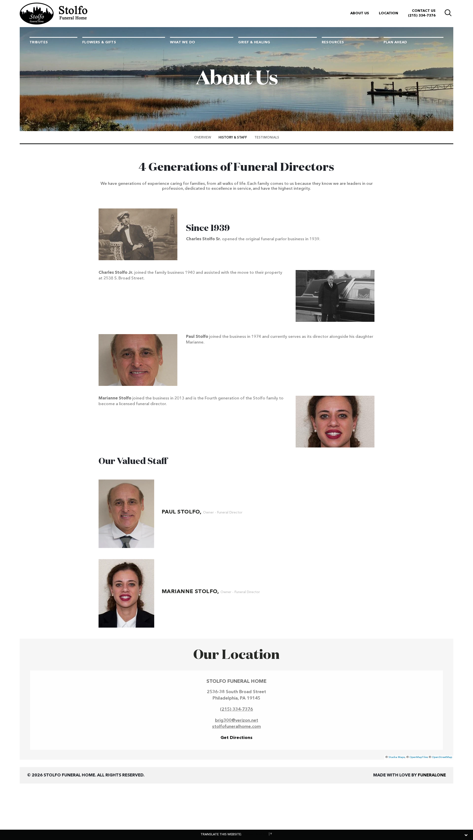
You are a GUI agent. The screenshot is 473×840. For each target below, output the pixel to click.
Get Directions (236, 738)
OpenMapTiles (418, 757)
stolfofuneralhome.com (236, 726)
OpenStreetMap (442, 757)
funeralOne (432, 775)
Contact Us (424, 11)
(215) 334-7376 (422, 15)
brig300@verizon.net (236, 720)
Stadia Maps (397, 757)
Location (388, 13)
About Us (359, 13)
